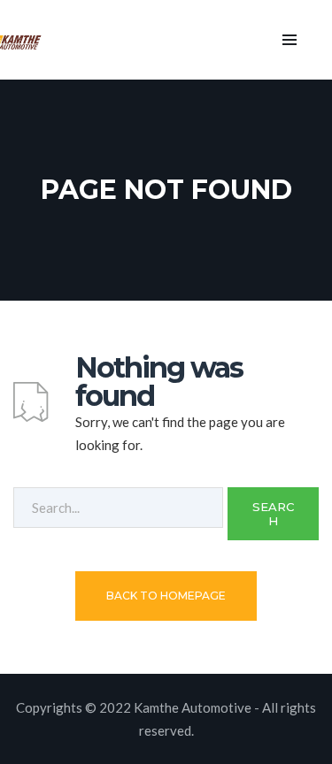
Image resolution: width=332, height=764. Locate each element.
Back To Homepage (166, 595)
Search (273, 514)
